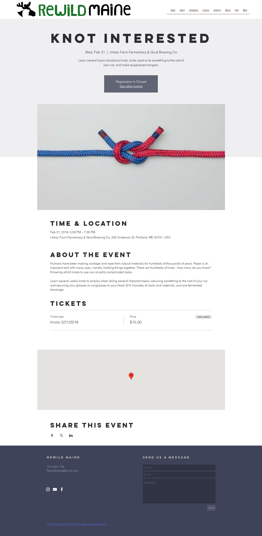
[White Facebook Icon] (61, 489)
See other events (131, 86)
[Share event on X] (61, 435)
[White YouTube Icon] (54, 489)
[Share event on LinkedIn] (71, 435)
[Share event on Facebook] (52, 435)
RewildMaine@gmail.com (62, 470)
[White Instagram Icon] (47, 489)
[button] (217, 12)
